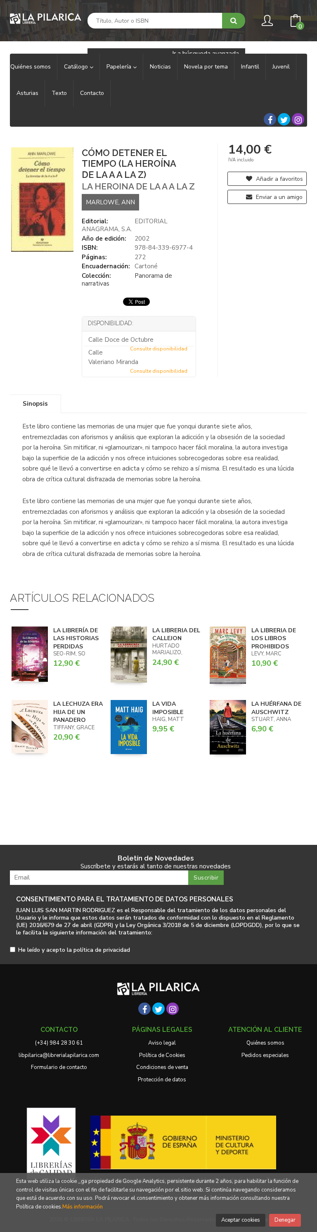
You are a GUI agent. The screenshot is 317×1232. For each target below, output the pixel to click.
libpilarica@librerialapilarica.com (59, 1055)
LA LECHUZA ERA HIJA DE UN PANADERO (78, 712)
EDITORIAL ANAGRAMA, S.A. (125, 225)
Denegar (285, 1220)
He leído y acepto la (74, 950)
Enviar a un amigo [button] (278, 197)
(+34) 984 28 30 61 (59, 1043)
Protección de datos (162, 1079)
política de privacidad (101, 950)
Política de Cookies (162, 1055)
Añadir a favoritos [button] (278, 179)
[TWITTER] (284, 119)
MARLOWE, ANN (110, 202)
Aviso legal (162, 1043)
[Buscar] (233, 20)
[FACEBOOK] (270, 119)
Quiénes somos (265, 1043)
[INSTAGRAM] (298, 119)
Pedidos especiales (265, 1055)
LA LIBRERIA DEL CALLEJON (176, 635)
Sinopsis (35, 404)
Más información (82, 1207)
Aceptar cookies (240, 1220)
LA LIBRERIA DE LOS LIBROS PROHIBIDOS (273, 638)
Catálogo (77, 67)
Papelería (119, 67)
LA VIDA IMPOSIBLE (167, 708)
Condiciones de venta (162, 1067)
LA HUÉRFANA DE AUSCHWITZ (276, 708)
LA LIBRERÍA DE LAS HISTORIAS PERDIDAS (76, 638)
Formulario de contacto (59, 1067)
